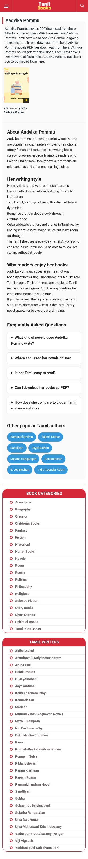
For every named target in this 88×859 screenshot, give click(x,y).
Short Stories (25, 615)
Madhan (21, 707)
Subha (20, 798)
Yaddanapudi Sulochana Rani (37, 848)
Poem (19, 565)
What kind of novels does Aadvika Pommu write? (39, 340)
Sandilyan (16, 448)
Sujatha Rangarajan (23, 459)
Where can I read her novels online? (43, 358)
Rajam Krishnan (27, 770)
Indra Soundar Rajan (51, 469)
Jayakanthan (40, 448)
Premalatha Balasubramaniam (38, 749)
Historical (22, 544)
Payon (20, 742)
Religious (22, 594)
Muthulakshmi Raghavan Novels (39, 714)
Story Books (24, 608)
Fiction (20, 537)
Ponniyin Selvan (27, 756)
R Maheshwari (25, 763)
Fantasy (21, 530)
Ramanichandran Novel (32, 784)
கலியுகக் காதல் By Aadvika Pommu (15, 110)
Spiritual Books (26, 622)
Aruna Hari (23, 665)
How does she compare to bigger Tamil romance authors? (44, 405)
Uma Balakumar (27, 819)
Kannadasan (24, 700)
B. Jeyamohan (19, 469)
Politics (21, 579)
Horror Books (25, 551)
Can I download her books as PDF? (42, 388)
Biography (23, 509)
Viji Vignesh (24, 841)
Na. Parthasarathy (28, 728)
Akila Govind (24, 651)
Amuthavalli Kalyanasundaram (38, 658)
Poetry (20, 572)
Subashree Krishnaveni (32, 805)
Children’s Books (27, 523)
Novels (20, 558)
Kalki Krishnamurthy (30, 693)
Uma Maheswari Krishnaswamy (38, 827)
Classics (21, 516)
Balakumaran (53, 459)
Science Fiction (26, 601)
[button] (6, 6)
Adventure (23, 502)
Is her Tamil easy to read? (35, 373)
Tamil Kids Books (28, 629)
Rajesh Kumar (50, 437)
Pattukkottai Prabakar (31, 735)
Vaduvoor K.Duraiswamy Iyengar (39, 834)
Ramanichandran (21, 437)
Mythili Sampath (27, 721)
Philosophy (23, 587)
